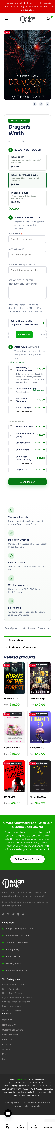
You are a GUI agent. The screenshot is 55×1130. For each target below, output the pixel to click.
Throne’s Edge (37, 698)
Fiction (5, 1019)
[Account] (20, 1125)
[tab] (11, 629)
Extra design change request (30, 369)
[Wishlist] (48, 1125)
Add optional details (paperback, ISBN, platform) (25, 323)
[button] (27, 1019)
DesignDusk (22, 1079)
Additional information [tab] (22, 647)
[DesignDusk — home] (27, 19)
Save (8, 33)
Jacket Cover (30, 442)
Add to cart (29, 482)
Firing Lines (10, 796)
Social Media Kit (30, 449)
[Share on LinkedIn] (48, 104)
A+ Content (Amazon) (30, 400)
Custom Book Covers (12, 1030)
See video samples (24, 411)
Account (21, 1127)
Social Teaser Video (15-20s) (30, 458)
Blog (4, 1054)
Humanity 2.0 (37, 747)
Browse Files (24, 335)
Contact (6, 1049)
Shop (7, 1127)
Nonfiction (7, 1025)
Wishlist (48, 1127)
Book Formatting (10, 1034)
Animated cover (30, 407)
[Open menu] (7, 19)
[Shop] (7, 1125)
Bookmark (30, 469)
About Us (6, 1044)
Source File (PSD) (30, 426)
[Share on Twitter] (41, 104)
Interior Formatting (26, 388)
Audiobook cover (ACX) (30, 435)
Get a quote (38, 390)
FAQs (4, 1059)
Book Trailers (8, 1039)
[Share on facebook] (35, 104)
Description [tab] (16, 640)
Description (11, 628)
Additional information (36, 628)
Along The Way (38, 797)
